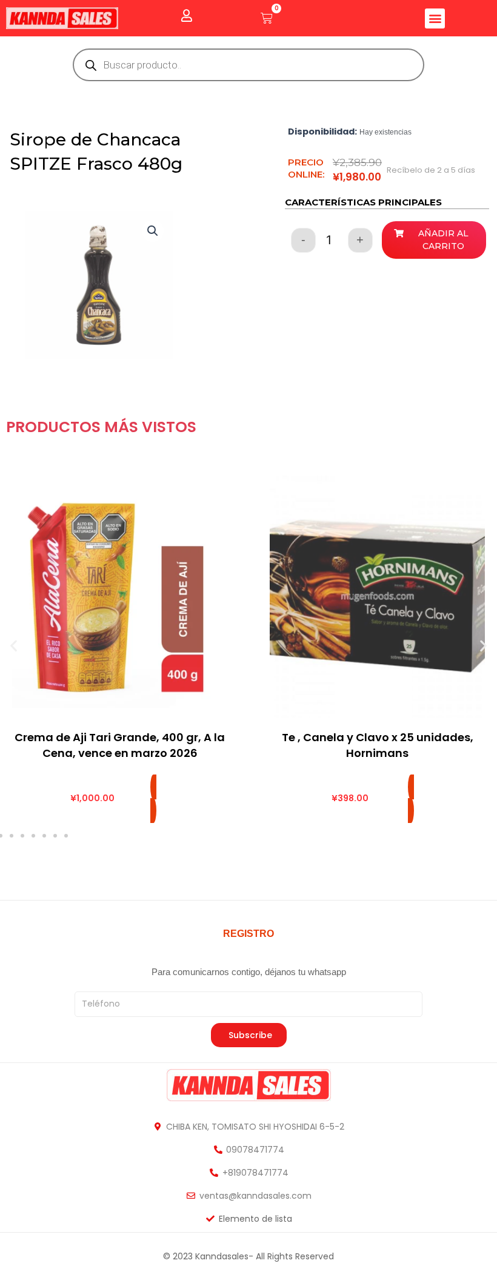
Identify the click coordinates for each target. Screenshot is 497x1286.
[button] (435, 18)
